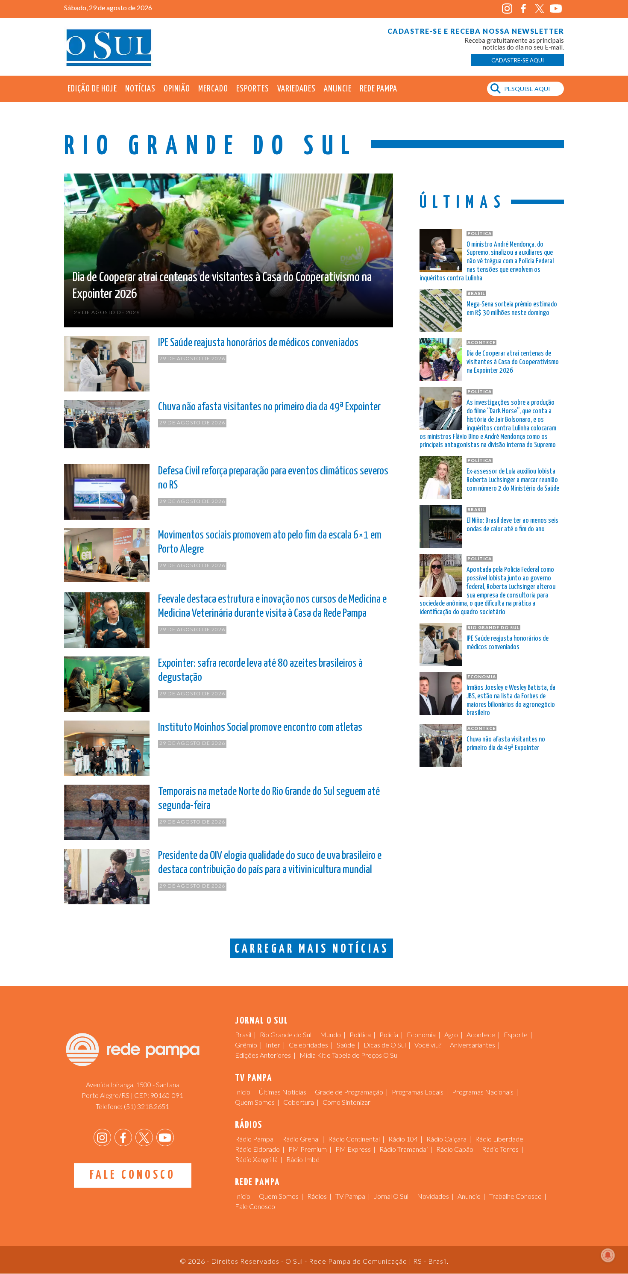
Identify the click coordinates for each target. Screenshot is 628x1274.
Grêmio (246, 1045)
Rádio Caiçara (446, 1139)
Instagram (507, 8)
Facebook (523, 8)
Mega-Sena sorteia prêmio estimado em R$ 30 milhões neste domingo (512, 309)
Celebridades (308, 1045)
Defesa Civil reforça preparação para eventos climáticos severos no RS (273, 478)
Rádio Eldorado (257, 1149)
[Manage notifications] (608, 1255)
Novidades (433, 1196)
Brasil (243, 1034)
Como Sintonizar (346, 1102)
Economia (421, 1034)
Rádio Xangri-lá (256, 1159)
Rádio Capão (454, 1149)
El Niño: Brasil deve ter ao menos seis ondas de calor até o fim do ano (512, 525)
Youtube (555, 8)
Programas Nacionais (483, 1092)
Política (360, 1034)
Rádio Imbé (303, 1159)
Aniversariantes (472, 1045)
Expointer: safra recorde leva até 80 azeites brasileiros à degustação (260, 671)
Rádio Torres (500, 1149)
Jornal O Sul (109, 46)
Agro (451, 1034)
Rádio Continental (354, 1139)
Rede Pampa (378, 89)
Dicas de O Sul (385, 1045)
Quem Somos (255, 1102)
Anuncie (338, 89)
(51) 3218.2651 (146, 1106)
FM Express (353, 1149)
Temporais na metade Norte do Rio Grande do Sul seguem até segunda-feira (269, 799)
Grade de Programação (349, 1092)
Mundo (330, 1034)
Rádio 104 (403, 1139)
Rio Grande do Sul (285, 1034)
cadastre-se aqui (517, 60)
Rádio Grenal (301, 1139)
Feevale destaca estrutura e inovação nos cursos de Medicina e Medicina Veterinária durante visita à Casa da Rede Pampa (272, 607)
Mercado (213, 89)
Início (242, 1092)
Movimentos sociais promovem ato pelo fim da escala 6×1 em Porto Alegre (269, 543)
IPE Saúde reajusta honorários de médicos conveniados (258, 343)
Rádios (317, 1196)
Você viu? (427, 1045)
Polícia (388, 1034)
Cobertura (298, 1102)
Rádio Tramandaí (403, 1149)
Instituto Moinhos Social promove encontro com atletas (260, 727)
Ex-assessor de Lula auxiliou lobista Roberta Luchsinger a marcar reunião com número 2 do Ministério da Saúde (513, 480)
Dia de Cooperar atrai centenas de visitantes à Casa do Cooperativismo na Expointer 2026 (222, 285)
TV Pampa (350, 1196)
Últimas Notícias (282, 1092)
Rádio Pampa (254, 1139)
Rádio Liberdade (499, 1139)
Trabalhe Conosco (515, 1196)
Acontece (481, 1034)
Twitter (539, 8)
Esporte (516, 1034)
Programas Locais (417, 1092)
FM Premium (307, 1149)
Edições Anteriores (263, 1055)
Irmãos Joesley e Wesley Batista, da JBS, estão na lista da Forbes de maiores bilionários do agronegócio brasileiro (511, 700)
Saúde (346, 1045)
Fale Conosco (133, 1175)
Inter (273, 1045)
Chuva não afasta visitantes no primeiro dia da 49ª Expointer (269, 407)
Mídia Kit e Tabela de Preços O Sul (349, 1055)
